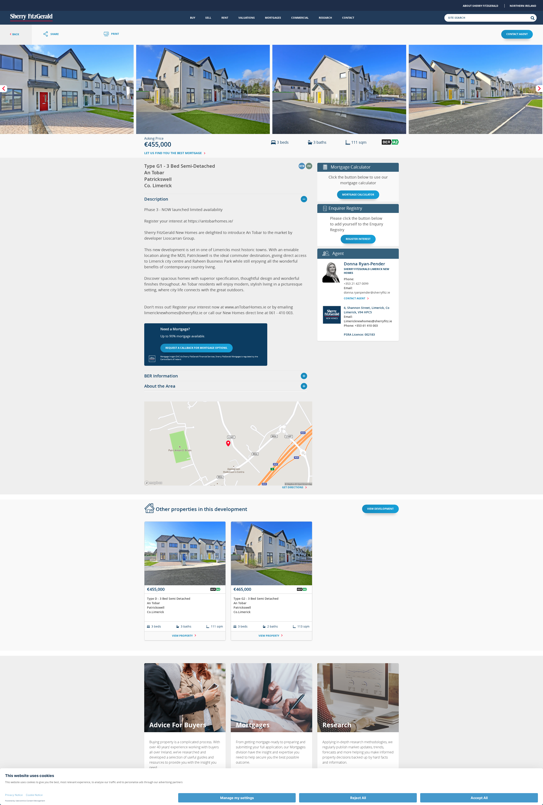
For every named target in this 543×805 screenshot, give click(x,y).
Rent (224, 18)
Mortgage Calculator (358, 194)
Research (325, 18)
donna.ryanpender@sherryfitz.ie (367, 292)
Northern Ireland (523, 6)
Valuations (246, 18)
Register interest (358, 239)
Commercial (300, 18)
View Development (380, 509)
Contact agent (517, 34)
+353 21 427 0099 (356, 283)
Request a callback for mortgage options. (196, 348)
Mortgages (273, 18)
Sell (208, 18)
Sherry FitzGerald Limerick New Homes (366, 271)
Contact (348, 18)
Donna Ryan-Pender (364, 264)
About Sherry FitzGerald (480, 6)
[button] (67, 89)
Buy (192, 18)
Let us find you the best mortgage (173, 153)
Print (115, 34)
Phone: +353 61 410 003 (361, 326)
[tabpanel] (271, 583)
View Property (182, 636)
